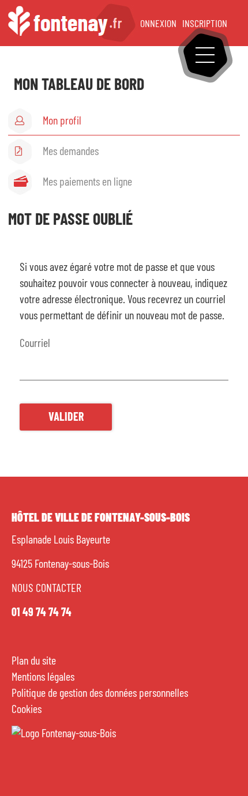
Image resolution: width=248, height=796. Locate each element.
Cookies (27, 709)
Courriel (35, 343)
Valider (66, 417)
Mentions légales (43, 677)
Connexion (156, 24)
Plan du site (34, 661)
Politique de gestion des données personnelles (100, 693)
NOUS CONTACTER (46, 588)
